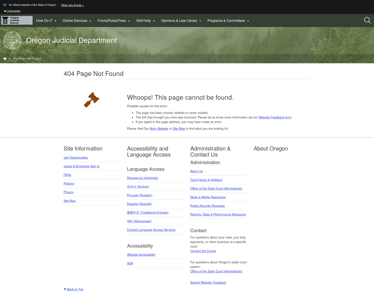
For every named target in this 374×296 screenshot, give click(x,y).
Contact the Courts (203, 251)
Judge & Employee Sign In (82, 166)
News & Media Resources (208, 197)
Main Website (159, 128)
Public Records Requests (207, 205)
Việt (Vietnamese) (139, 221)
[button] (12, 11)
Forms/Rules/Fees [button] (114, 20)
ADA (130, 263)
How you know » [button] (72, 5)
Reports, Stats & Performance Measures (218, 214)
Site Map (179, 128)
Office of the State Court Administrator (216, 188)
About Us (196, 171)
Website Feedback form (275, 117)
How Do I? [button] (47, 20)
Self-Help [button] (146, 20)
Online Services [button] (77, 20)
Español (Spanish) (139, 204)
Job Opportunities (76, 157)
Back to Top (74, 289)
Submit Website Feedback (208, 282)
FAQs (67, 175)
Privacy (69, 192)
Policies (69, 183)
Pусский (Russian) (139, 195)
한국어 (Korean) (138, 186)
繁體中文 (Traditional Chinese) (148, 212)
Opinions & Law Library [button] (181, 20)
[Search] (367, 20)
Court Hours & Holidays (206, 180)
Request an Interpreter (142, 178)
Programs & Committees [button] (229, 20)
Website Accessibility (141, 254)
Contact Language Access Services (151, 229)
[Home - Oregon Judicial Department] (5, 58)
